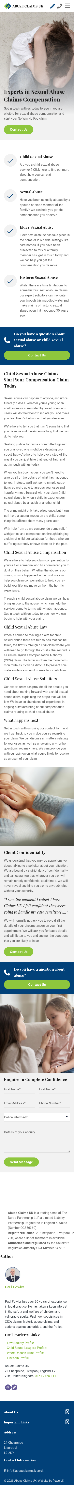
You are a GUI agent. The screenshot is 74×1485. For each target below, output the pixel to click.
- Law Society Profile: (20, 1343)
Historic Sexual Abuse (39, 277)
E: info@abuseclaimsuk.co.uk (24, 1471)
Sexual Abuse (31, 191)
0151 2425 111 (45, 1376)
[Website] (14, 1387)
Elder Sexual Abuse (37, 227)
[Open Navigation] (66, 6)
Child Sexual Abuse (36, 156)
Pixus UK (58, 1480)
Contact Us (18, 129)
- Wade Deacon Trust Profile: (24, 1353)
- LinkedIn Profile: (17, 1358)
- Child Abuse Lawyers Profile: (26, 1348)
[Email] (8, 1387)
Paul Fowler (14, 1287)
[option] (37, 76)
